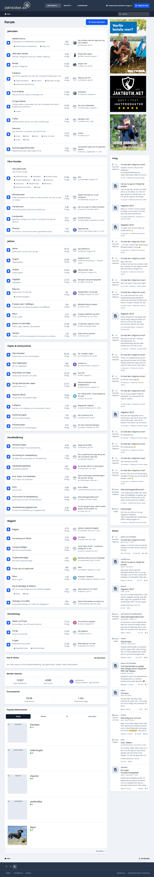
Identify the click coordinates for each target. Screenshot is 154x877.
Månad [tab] (43, 716)
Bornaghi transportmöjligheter (89, 280)
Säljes (27, 594)
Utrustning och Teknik (21, 538)
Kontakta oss (18, 873)
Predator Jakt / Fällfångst (23, 304)
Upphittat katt (83, 229)
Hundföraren (18, 206)
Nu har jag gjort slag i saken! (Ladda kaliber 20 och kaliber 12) (91, 507)
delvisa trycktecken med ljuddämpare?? (87, 383)
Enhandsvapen (18, 424)
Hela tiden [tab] (92, 716)
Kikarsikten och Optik (21, 372)
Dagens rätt (82, 64)
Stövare (38, 180)
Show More (100, 851)
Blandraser (47, 184)
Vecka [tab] (18, 716)
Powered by (138, 873)
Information (38, 81)
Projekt (18, 111)
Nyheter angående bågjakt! (88, 528)
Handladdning (15, 437)
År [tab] (67, 716)
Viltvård (15, 333)
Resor (14, 313)
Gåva (80, 567)
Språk (8, 873)
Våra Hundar (14, 161)
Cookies (28, 873)
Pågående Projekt (22, 648)
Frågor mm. (46, 46)
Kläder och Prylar (19, 621)
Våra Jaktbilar (83, 631)
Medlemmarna (18, 38)
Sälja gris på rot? (84, 78)
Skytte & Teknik (18, 394)
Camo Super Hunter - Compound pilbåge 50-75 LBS (90, 547)
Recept (15, 63)
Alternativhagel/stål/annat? (88, 497)
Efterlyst (16, 228)
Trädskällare (37, 176)
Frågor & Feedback (22, 81)
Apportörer (49, 180)
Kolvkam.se (82, 363)
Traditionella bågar (20, 557)
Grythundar (20, 184)
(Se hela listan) (99, 658)
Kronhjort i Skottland (86, 577)
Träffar (15, 118)
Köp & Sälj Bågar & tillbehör (24, 586)
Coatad (80, 133)
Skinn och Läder (49, 136)
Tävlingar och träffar (21, 601)
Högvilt (15, 259)
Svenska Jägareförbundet (23, 147)
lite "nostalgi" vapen (85, 353)
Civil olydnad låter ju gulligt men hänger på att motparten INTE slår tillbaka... (133, 668)
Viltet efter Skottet (20, 53)
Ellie (79, 177)
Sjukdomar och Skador (23, 187)
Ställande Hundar (22, 176)
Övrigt (27, 140)
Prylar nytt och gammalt (22, 568)
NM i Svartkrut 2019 (85, 415)
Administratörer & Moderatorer (26, 46)
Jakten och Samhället (21, 323)
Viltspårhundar (34, 184)
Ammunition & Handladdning (25, 496)
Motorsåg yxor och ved (86, 643)
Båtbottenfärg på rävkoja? (87, 304)
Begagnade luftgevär (86, 405)
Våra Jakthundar (19, 168)
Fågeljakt (16, 279)
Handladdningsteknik (21, 466)
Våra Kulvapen (18, 353)
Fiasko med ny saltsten (86, 333)
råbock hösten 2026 (85, 270)
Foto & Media (18, 91)
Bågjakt (11, 520)
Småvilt (15, 269)
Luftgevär (16, 405)
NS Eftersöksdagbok (23, 297)
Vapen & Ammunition (19, 345)
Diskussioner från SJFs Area (25, 84)
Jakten (11, 241)
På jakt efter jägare (85, 54)
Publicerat (136, 178)
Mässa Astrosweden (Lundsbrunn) (91, 601)
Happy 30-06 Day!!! (85, 445)
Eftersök (16, 289)
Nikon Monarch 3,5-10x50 (87, 589)
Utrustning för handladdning (24, 455)
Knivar (18, 136)
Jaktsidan (12, 31)
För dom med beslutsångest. (89, 425)
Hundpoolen (17, 216)
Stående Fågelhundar (23, 180)
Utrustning (13, 613)
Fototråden (82, 92)
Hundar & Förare (84, 218)
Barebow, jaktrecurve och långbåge (91, 558)
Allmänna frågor (19, 444)
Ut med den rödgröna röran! (88, 324)
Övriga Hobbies (19, 101)
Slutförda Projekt (38, 648)
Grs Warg (81, 537)
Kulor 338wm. (83, 487)
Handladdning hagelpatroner (24, 507)
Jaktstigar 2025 (83, 119)
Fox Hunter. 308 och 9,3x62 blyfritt (90, 466)
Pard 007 (81, 373)
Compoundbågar (19, 547)
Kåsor (27, 136)
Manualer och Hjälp (53, 81)
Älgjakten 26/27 (84, 258)
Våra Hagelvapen (19, 363)
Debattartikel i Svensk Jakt (87, 292)
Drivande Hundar (51, 176)
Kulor (14, 487)
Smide (18, 140)
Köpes (18, 594)
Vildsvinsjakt (126, 509)
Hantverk (16, 128)
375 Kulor (125, 693)
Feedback (16, 73)
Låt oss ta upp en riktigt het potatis (91, 207)
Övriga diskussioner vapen (23, 383)
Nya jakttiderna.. (84, 249)
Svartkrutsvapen (19, 415)
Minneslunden (18, 194)
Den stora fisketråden (86, 105)
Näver (36, 136)
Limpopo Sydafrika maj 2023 (88, 314)
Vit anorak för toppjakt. (86, 621)
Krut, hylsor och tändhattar (24, 476)
